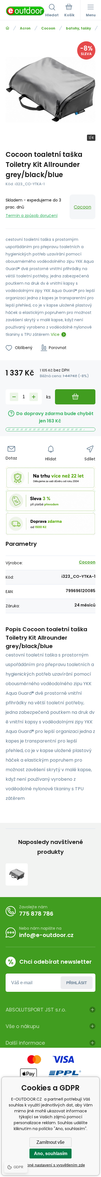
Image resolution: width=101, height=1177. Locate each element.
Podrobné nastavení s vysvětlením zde (50, 1165)
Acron (25, 28)
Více (55, 334)
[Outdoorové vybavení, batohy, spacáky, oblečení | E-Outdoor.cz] (7, 28)
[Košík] (69, 11)
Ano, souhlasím (50, 1153)
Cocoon (48, 28)
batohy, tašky (78, 28)
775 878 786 (36, 914)
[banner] (25, 11)
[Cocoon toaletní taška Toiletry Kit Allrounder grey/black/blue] (17, 874)
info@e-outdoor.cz (46, 935)
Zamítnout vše (50, 1142)
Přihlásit (76, 983)
